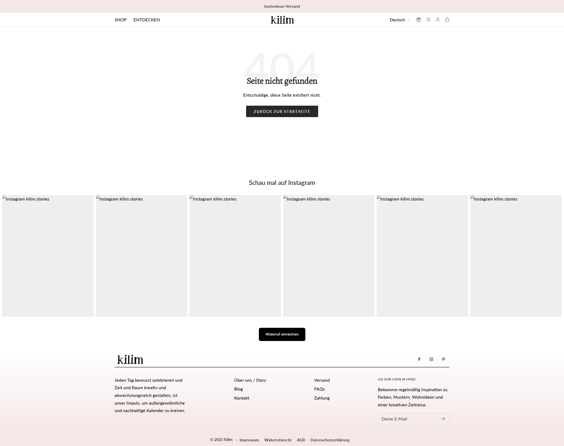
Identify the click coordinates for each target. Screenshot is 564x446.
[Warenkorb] (447, 19)
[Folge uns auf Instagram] (431, 359)
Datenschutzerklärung (329, 439)
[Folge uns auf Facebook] (419, 359)
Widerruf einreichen (282, 334)
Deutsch (397, 19)
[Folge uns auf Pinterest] (443, 359)
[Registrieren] (443, 418)
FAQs (319, 388)
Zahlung (322, 397)
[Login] (438, 19)
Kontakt (241, 397)
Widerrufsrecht (278, 439)
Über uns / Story (250, 380)
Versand (322, 380)
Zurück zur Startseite (282, 111)
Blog (238, 388)
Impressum (249, 439)
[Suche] (428, 20)
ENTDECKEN (147, 19)
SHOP (120, 19)
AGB (301, 439)
